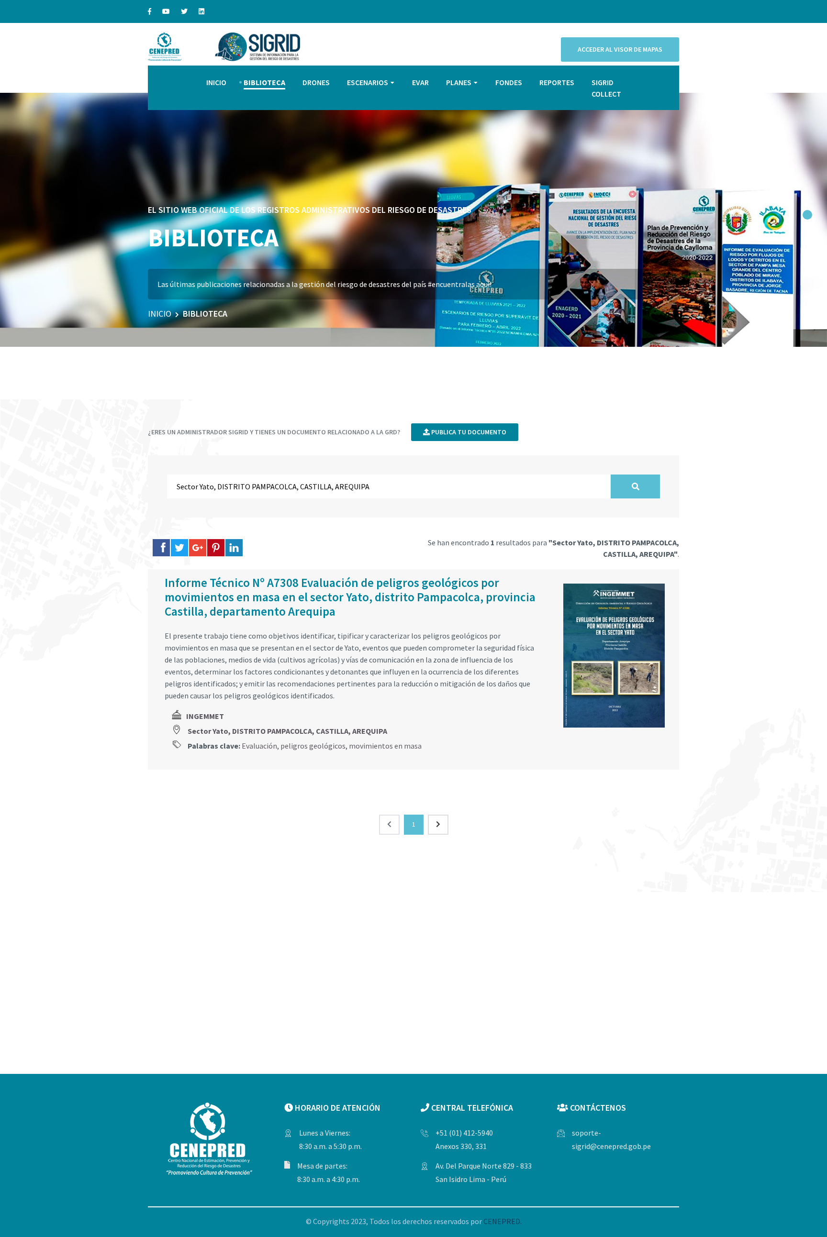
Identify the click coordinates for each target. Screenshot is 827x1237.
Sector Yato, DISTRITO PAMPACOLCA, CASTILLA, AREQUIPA (287, 731)
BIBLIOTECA (264, 82)
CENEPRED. (502, 1221)
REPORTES (556, 82)
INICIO (216, 82)
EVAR (420, 82)
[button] (807, 215)
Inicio (159, 313)
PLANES (458, 82)
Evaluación (259, 746)
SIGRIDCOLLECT (606, 88)
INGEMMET (205, 716)
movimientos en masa (385, 746)
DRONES (316, 82)
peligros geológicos (313, 746)
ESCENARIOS (367, 82)
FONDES (508, 82)
